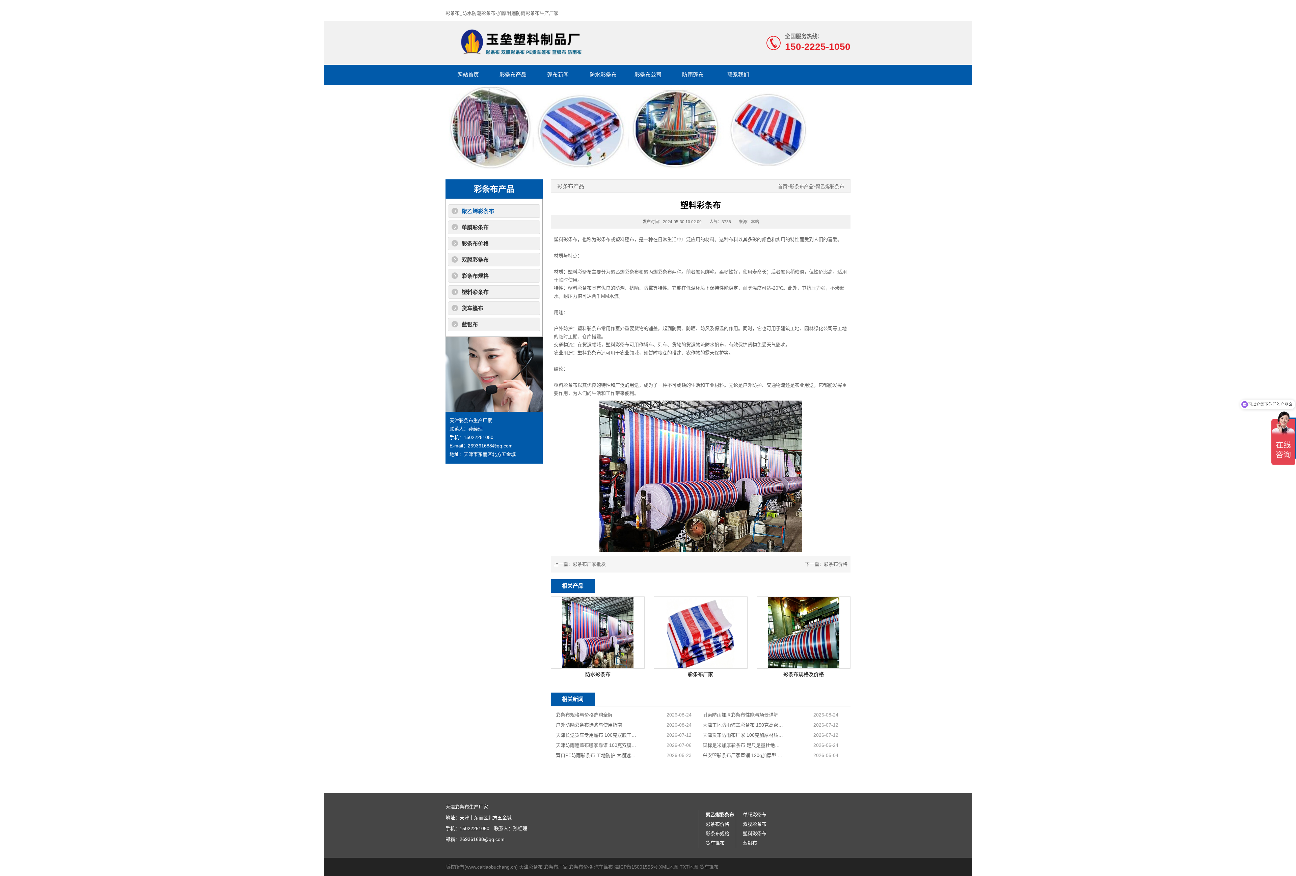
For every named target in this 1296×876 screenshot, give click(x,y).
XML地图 (668, 867)
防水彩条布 (603, 75)
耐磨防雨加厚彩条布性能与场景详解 (740, 715)
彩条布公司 (648, 75)
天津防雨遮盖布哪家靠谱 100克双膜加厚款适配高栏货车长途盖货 (596, 745)
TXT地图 (689, 867)
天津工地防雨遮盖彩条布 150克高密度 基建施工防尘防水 (743, 725)
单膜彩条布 (475, 227)
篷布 (629, 239)
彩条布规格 (475, 276)
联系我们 (738, 75)
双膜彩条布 (475, 260)
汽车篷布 (603, 867)
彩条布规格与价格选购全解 (584, 715)
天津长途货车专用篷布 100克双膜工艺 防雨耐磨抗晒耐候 (596, 735)
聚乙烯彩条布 (478, 211)
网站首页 (468, 75)
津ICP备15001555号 (636, 867)
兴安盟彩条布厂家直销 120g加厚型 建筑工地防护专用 (743, 755)
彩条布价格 (475, 243)
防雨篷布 (693, 75)
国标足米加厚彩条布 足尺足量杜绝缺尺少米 (743, 745)
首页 (782, 186)
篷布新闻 (558, 75)
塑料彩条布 (475, 292)
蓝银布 (470, 324)
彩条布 (603, 239)
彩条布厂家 (556, 867)
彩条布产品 (513, 75)
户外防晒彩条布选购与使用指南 (589, 725)
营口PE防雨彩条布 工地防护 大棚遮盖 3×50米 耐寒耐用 (596, 755)
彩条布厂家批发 (589, 564)
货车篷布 (472, 308)
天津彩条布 (531, 867)
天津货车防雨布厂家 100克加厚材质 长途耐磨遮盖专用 (743, 735)
